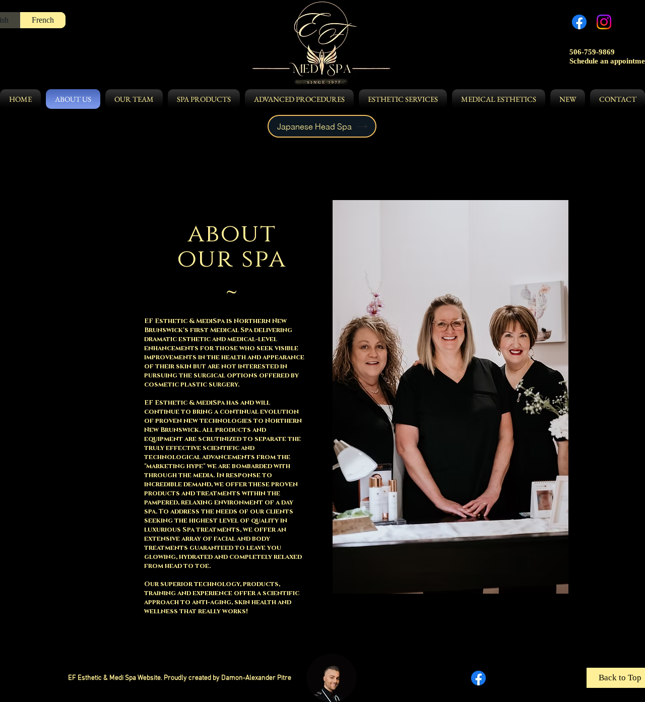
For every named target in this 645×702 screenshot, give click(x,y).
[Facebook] (579, 22)
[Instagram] (604, 22)
